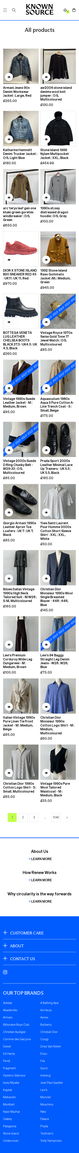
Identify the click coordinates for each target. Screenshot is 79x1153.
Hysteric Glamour (14, 1075)
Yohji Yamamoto (51, 1141)
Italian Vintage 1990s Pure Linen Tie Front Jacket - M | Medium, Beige (19, 723)
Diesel (7, 1046)
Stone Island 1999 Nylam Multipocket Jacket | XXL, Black (54, 154)
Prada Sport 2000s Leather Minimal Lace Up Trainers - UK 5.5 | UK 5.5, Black (56, 466)
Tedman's (46, 1133)
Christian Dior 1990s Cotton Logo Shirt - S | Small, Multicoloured (19, 787)
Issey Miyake (11, 1082)
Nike (43, 1111)
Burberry (46, 1024)
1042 (56, 817)
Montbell (8, 1104)
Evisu (43, 1053)
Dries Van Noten (50, 1046)
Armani (7, 1017)
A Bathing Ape (49, 1003)
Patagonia (9, 1126)
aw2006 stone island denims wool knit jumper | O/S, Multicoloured (56, 93)
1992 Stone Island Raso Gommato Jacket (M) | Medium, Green (55, 276)
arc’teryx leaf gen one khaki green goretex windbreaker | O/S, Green (19, 214)
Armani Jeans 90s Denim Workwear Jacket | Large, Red (17, 91)
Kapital (7, 1090)
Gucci (44, 1068)
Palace (44, 1119)
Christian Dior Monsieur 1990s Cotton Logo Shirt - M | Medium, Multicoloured (57, 725)
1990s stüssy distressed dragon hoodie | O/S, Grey (54, 212)
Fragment (9, 1068)
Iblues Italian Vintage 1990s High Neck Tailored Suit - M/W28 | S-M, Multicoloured (20, 595)
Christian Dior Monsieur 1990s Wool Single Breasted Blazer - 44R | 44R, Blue (56, 597)
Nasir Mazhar (11, 1111)
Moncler (45, 1097)
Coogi (44, 1039)
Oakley (7, 1119)
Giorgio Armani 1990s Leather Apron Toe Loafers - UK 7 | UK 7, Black (19, 529)
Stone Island (11, 1133)
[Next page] (66, 817)
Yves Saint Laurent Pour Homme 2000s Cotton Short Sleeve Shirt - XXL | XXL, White (55, 531)
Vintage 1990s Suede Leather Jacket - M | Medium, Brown (19, 402)
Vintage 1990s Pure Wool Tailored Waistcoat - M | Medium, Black (55, 789)
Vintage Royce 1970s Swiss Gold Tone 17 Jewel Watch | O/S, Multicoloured (56, 338)
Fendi (6, 1061)
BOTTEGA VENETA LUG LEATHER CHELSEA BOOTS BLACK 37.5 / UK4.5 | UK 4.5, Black (20, 340)
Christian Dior (49, 1032)
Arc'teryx (46, 1010)
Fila (42, 1061)
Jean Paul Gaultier (51, 1082)
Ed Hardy (9, 1053)
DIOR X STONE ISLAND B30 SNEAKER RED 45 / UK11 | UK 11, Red (20, 274)
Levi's (43, 1090)
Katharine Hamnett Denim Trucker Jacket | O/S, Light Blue (20, 154)
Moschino (46, 1104)
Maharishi (9, 1097)
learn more (41, 859)
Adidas (7, 1003)
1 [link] (12, 817)
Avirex (44, 1017)
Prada (44, 1126)
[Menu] (5, 10)
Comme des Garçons (17, 1039)
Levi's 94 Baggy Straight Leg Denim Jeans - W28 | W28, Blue (54, 661)
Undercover (11, 1141)
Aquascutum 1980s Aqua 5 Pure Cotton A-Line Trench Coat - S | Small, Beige (57, 404)
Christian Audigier (14, 1032)
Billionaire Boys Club (16, 1024)
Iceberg (45, 1075)
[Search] (14, 10)
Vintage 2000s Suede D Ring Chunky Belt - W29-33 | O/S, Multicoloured (19, 466)
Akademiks (10, 1010)
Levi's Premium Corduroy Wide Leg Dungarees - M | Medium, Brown (17, 661)
